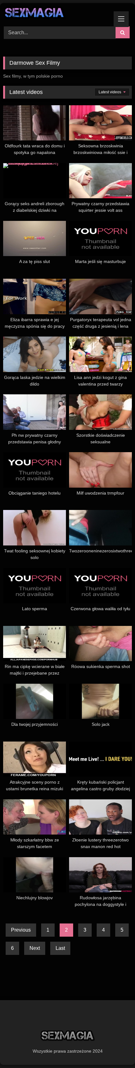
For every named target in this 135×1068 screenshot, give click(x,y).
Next (35, 948)
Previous (21, 930)
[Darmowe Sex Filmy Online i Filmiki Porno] (55, 13)
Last (60, 948)
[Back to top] (115, 1049)
